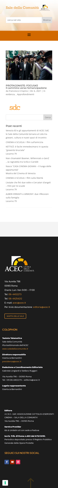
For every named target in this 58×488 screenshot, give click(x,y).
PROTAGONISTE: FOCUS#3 (26, 86)
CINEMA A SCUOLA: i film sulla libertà (24, 178)
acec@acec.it (19, 302)
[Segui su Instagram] (18, 462)
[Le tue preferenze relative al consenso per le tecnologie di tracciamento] (5, 483)
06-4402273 (14, 294)
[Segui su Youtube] (12, 462)
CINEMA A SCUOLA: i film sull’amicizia (24, 142)
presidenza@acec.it (11, 361)
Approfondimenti (25, 94)
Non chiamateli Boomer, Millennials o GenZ (27, 160)
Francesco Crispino (18, 91)
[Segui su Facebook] (6, 462)
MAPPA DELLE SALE (15, 316)
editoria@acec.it (41, 307)
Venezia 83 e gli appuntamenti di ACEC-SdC (27, 134)
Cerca (48, 117)
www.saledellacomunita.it (15, 348)
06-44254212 (15, 298)
